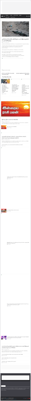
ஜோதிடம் (20, 15)
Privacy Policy (13, 17)
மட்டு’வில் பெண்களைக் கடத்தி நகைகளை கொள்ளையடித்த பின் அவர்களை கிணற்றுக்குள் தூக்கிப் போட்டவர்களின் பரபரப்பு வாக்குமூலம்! (25, 89)
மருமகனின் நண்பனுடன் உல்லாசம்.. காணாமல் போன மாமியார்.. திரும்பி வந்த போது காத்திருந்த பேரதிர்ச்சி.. (14, 137)
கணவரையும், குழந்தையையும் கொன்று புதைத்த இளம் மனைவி (22, 74)
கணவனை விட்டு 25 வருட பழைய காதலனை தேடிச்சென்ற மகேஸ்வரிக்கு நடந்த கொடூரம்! (12, 144)
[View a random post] (29, 16)
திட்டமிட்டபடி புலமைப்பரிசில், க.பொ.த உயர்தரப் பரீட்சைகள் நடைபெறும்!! (8, 74)
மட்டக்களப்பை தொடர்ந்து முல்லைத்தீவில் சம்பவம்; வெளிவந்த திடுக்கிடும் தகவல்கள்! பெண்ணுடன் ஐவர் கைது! (5, 88)
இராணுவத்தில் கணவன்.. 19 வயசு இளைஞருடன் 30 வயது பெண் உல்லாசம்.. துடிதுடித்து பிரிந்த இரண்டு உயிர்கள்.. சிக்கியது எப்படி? (18, 243)
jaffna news (7, 17)
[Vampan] (2, 16)
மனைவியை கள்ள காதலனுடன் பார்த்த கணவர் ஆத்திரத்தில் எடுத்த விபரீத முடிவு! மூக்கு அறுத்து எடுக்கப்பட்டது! (17, 177)
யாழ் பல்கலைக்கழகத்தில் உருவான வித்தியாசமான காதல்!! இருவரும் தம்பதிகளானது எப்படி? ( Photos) (15, 346)
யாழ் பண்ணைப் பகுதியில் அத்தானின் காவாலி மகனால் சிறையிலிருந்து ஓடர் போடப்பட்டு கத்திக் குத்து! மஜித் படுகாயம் (15, 88)
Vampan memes (15, 15)
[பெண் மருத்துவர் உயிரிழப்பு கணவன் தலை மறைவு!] (3, 210)
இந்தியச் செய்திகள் (4, 134)
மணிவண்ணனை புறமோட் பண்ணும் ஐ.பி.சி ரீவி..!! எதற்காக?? (9, 361)
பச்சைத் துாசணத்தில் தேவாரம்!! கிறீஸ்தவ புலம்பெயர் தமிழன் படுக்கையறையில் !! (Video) (12, 354)
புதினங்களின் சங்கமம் (4, 117)
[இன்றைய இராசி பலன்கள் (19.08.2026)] (3, 127)
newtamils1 (8, 42)
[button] (8, 15)
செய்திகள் (7, 15)
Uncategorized (3, 344)
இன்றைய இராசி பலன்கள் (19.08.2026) (11, 126)
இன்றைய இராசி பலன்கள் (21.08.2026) (10, 119)
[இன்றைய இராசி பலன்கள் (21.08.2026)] (15, 109)
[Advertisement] (16, 7)
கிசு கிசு (11, 15)
